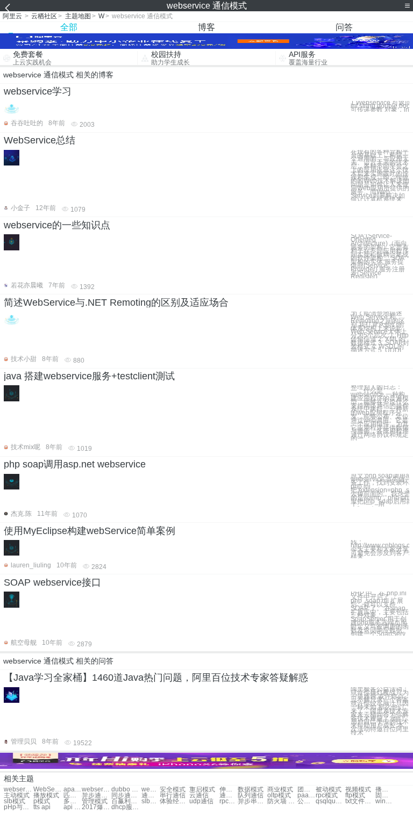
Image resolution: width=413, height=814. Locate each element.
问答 (344, 27)
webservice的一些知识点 (57, 225)
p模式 (41, 801)
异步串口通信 (252, 801)
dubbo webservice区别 (126, 790)
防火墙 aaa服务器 (282, 801)
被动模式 (328, 790)
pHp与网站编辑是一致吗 (18, 807)
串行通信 (173, 795)
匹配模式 (72, 795)
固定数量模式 (384, 795)
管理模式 (95, 801)
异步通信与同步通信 (96, 795)
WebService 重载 (48, 790)
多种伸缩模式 (72, 801)
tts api (42, 807)
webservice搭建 (18, 790)
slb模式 (14, 801)
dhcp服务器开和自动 (126, 807)
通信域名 (150, 795)
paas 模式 (306, 795)
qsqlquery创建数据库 (330, 801)
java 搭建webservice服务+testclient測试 (89, 376)
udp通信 (201, 801)
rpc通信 (228, 801)
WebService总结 (39, 140)
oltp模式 (279, 795)
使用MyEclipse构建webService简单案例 (89, 530)
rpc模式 (327, 795)
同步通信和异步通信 (126, 795)
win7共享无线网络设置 (384, 801)
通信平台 (228, 795)
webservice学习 (38, 91)
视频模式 (358, 790)
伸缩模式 (228, 790)
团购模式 (306, 790)
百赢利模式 (126, 801)
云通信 (199, 795)
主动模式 (17, 795)
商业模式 (280, 790)
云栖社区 (44, 16)
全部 (68, 27)
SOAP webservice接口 (52, 582)
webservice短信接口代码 (150, 790)
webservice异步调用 (96, 790)
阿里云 (12, 16)
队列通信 (251, 795)
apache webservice (72, 790)
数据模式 (251, 790)
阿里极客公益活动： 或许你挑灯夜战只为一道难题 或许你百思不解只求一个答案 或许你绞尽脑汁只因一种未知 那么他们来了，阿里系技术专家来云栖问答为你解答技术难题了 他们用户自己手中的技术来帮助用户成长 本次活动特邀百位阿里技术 (380, 711)
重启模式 (202, 790)
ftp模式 (355, 795)
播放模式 (384, 790)
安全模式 (173, 790)
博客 (206, 27)
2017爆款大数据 (96, 807)
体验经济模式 (174, 801)
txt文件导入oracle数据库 (360, 801)
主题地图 (78, 16)
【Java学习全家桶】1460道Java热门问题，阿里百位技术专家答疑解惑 (156, 677)
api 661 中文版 (72, 807)
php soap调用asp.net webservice (75, 464)
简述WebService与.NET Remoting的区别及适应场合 (116, 302)
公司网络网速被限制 (306, 801)
